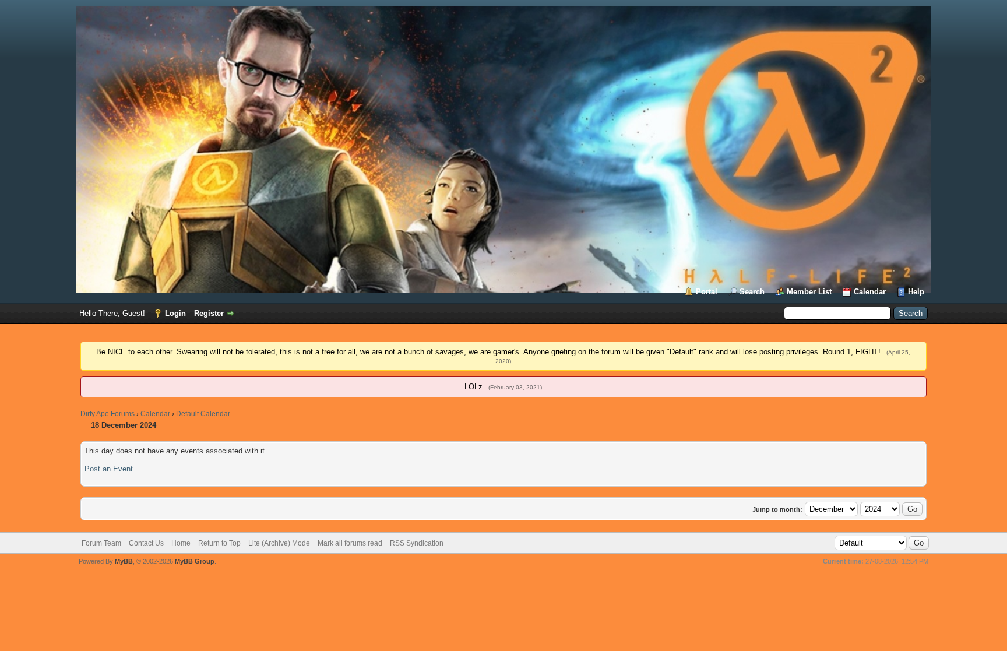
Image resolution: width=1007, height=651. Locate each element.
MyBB (124, 561)
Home (181, 543)
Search (752, 291)
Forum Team (101, 543)
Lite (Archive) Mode (279, 543)
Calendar (870, 291)
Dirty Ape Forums (107, 414)
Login (175, 313)
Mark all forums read (350, 543)
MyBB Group (194, 561)
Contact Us (146, 543)
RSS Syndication (416, 543)
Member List (809, 291)
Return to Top (219, 543)
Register (209, 313)
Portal (706, 291)
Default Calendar (203, 414)
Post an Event (108, 469)
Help (916, 291)
